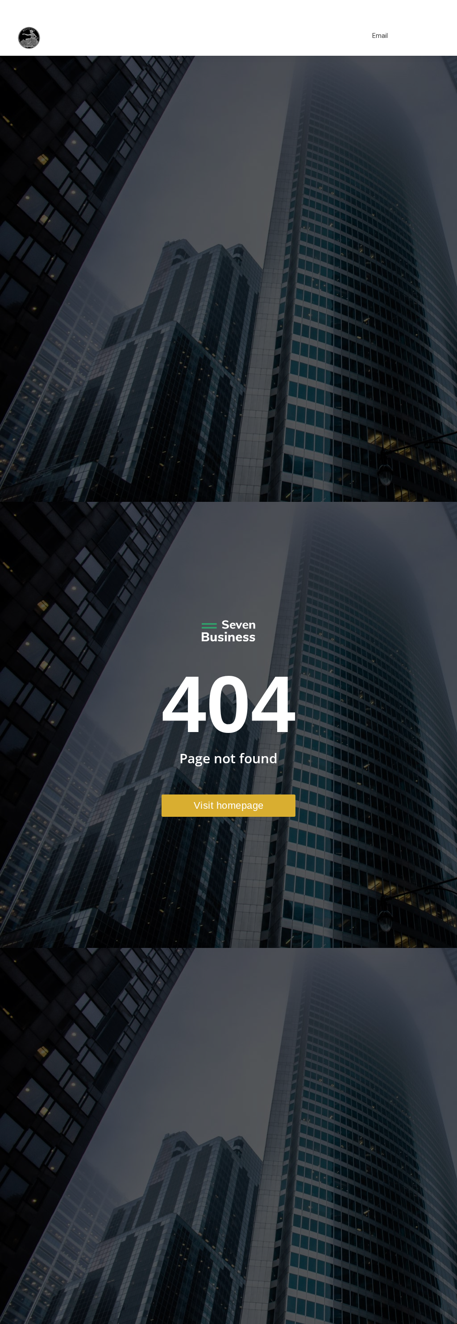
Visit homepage (229, 805)
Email (380, 35)
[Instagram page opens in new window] (405, 8)
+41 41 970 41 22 (352, 8)
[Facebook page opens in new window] (392, 8)
